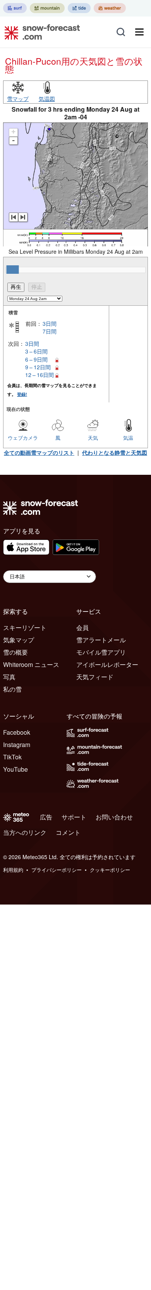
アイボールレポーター (107, 664)
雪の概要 (15, 652)
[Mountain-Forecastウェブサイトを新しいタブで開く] (47, 8)
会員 (82, 627)
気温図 (47, 98)
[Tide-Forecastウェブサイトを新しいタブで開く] (79, 8)
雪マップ (18, 98)
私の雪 (12, 689)
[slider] (13, 269)
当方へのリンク (24, 832)
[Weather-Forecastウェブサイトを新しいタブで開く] (110, 8)
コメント (68, 832)
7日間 (50, 331)
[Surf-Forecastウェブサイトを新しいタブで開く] (15, 8)
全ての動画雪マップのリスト (39, 452)
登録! (22, 394)
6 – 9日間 (36, 359)
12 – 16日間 (39, 375)
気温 (128, 437)
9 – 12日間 (38, 367)
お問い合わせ (114, 817)
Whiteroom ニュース (31, 664)
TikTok (12, 756)
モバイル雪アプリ (101, 652)
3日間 (50, 323)
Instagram (16, 744)
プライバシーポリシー (56, 869)
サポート (74, 817)
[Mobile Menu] (139, 32)
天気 (93, 437)
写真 (9, 676)
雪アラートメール (101, 639)
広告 (46, 817)
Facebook (16, 732)
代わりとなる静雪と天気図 (114, 452)
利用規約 (13, 869)
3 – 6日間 (36, 351)
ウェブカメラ (23, 437)
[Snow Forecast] (40, 32)
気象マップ (18, 639)
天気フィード (94, 676)
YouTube (15, 769)
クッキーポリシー (110, 869)
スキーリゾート (24, 627)
